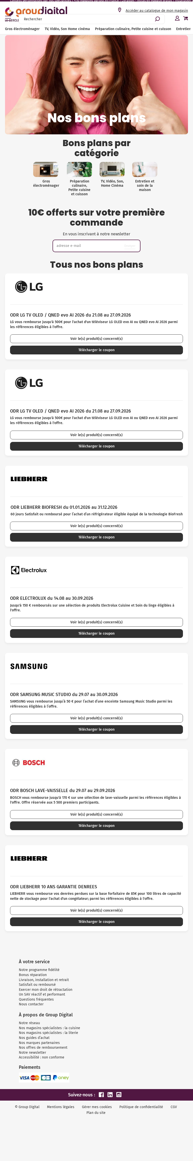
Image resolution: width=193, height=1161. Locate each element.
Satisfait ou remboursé (37, 985)
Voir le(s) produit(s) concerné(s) (96, 339)
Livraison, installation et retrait (44, 980)
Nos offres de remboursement (43, 1047)
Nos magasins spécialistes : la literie (48, 1033)
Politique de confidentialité (141, 1107)
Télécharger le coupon (96, 350)
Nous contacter (31, 1004)
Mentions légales (60, 1107)
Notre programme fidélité (39, 970)
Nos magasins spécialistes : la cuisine (49, 1028)
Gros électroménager (22, 29)
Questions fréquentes (36, 999)
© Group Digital (27, 1107)
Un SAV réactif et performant (42, 994)
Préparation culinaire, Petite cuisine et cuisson (133, 29)
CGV (174, 1107)
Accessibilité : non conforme (41, 1057)
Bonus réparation (33, 975)
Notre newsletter (32, 1052)
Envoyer (129, 245)
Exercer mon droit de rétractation (45, 990)
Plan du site (96, 1113)
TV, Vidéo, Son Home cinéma (67, 29)
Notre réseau (29, 1023)
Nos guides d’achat (34, 1038)
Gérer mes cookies (97, 1107)
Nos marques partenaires (39, 1043)
